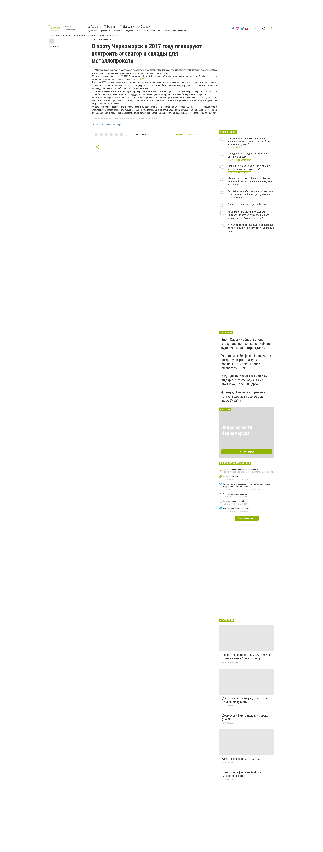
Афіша (138, 31)
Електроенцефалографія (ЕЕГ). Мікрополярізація (242, 774)
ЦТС (142, 79)
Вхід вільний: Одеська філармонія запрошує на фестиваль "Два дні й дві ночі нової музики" (249, 141)
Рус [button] (257, 28)
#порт (118, 124)
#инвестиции (109, 124)
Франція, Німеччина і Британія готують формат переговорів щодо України (243, 396)
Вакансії (146, 31)
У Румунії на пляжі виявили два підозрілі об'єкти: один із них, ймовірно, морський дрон (251, 227)
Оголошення (182, 31)
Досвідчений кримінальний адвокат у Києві (246, 717)
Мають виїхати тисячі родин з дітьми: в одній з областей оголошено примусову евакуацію (250, 181)
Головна (96, 26)
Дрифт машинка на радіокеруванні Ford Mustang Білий (245, 700)
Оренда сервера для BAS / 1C (241, 759)
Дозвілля (146, 26)
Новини (111, 26)
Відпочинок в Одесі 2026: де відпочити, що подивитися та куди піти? (250, 167)
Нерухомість (117, 31)
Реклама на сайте (169, 31)
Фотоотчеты (105, 31)
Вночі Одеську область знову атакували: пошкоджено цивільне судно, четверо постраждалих (250, 194)
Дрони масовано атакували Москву (248, 204)
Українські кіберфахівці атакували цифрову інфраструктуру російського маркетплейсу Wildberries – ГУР (248, 215)
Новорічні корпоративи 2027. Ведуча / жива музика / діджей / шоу (246, 656)
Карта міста (155, 31)
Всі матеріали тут (247, 452)
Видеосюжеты (93, 31)
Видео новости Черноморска (236, 430)
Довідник (128, 26)
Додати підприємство (246, 518)
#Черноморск (97, 124)
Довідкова (129, 31)
